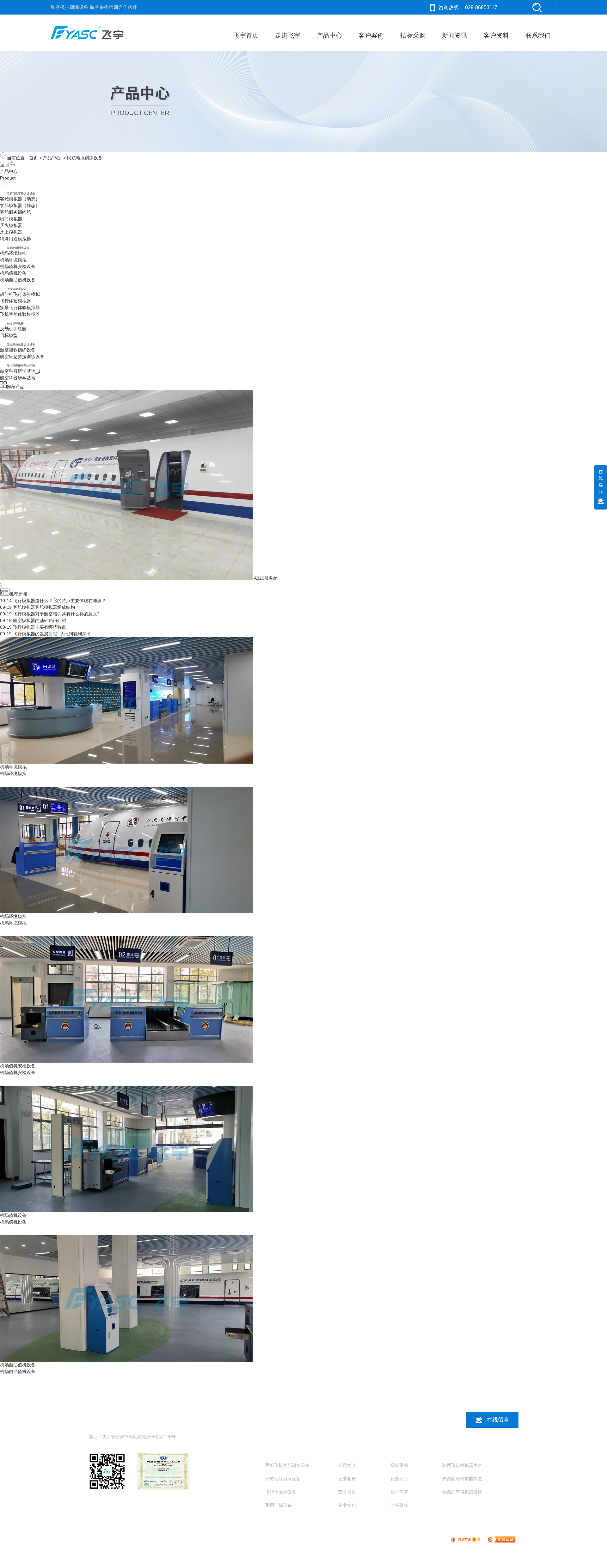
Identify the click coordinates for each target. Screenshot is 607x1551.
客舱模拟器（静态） (20, 205)
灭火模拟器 (11, 225)
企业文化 (347, 1505)
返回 (4, 164)
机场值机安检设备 (17, 266)
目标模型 (9, 335)
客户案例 (371, 35)
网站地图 (319, 1539)
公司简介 (347, 1465)
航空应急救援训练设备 (21, 344)
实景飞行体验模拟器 (20, 307)
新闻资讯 (454, 35)
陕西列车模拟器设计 (462, 1491)
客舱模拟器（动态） (20, 198)
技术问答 (399, 1491)
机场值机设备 (13, 273)
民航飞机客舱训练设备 (21, 193)
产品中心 (329, 35)
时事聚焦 (399, 1505)
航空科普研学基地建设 (21, 365)
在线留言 (498, 1420)
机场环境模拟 (13, 253)
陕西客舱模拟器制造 (462, 1478)
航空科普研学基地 (17, 377)
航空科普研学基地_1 (20, 371)
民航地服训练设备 (84, 157)
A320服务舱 (266, 578)
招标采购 (413, 35)
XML (335, 1539)
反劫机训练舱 (13, 328)
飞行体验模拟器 (15, 300)
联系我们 (538, 35)
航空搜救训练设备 (17, 349)
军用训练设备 (15, 323)
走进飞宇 (287, 35)
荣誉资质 (347, 1491)
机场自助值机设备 (17, 279)
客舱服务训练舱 (15, 212)
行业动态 (399, 1478)
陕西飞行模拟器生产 (462, 1465)
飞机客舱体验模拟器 (20, 314)
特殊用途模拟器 (15, 238)
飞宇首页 (246, 35)
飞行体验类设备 (17, 288)
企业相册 (347, 1478)
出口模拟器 (11, 218)
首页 (33, 157)
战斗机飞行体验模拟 (20, 294)
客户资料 (496, 35)
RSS (346, 1539)
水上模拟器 (11, 232)
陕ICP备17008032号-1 (258, 1539)
